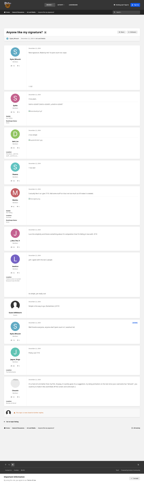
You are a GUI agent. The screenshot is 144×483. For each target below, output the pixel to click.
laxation (15, 266)
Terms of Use (31, 480)
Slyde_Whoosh (14, 38)
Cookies (16, 470)
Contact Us (8, 470)
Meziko (15, 200)
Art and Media (40, 38)
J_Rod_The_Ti (15, 241)
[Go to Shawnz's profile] (15, 167)
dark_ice (15, 141)
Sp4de (15, 106)
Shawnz (15, 174)
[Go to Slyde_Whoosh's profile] (7, 39)
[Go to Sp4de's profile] (15, 98)
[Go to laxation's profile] (15, 259)
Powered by (130, 470)
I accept (135, 478)
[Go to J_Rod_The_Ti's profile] (15, 233)
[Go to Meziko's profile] (15, 192)
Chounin (15, 391)
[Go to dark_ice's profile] (15, 134)
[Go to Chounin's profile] (15, 383)
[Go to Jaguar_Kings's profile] (15, 352)
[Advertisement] (72, 21)
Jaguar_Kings (15, 359)
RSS (23, 470)
